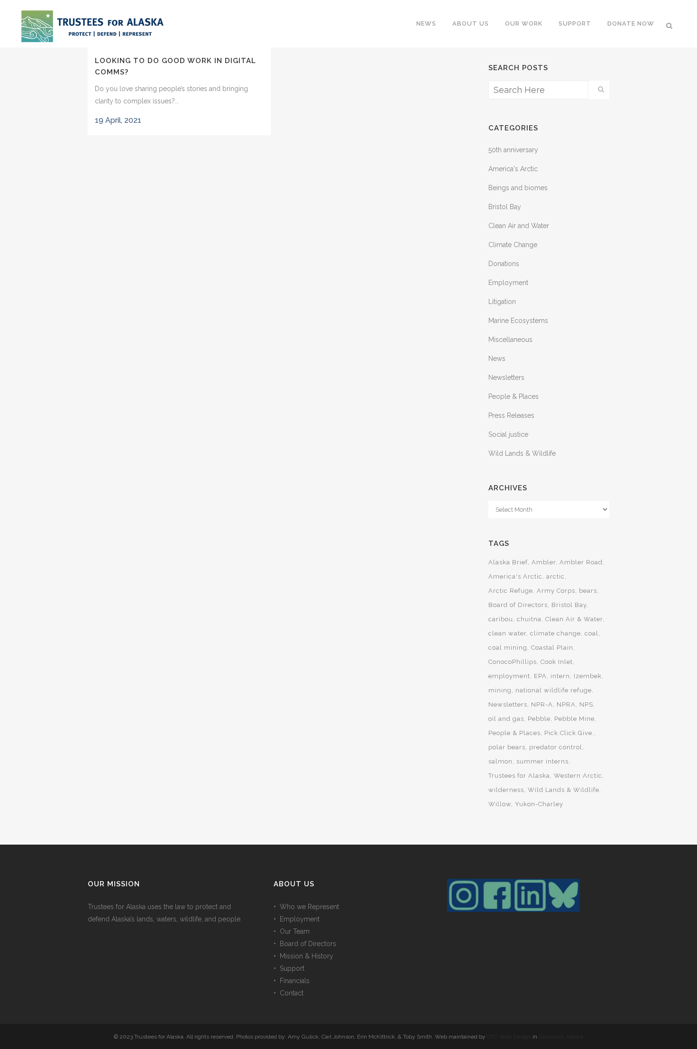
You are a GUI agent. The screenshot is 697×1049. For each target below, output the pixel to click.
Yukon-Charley (539, 804)
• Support (289, 968)
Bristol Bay (504, 207)
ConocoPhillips (512, 661)
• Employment (297, 919)
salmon (500, 761)
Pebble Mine (574, 718)
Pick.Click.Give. (569, 732)
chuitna (529, 619)
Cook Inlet (557, 661)
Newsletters (506, 377)
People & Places (513, 396)
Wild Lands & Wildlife (522, 453)
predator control (555, 747)
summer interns (542, 761)
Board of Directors (518, 604)
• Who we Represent (306, 907)
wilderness (506, 789)
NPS (586, 704)
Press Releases (511, 415)
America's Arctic (513, 169)
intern (560, 676)
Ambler (544, 562)
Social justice (508, 434)
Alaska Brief (508, 562)
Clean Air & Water (574, 619)
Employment (508, 282)
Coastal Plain (552, 647)
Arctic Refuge (510, 590)
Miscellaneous (510, 339)
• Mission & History (303, 956)
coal (591, 633)
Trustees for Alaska (519, 775)
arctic (555, 576)
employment (509, 676)
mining (500, 690)
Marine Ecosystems (518, 320)
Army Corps (556, 590)
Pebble (539, 718)
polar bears (506, 747)
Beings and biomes (518, 188)
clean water (507, 633)
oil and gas (506, 718)
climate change (555, 633)
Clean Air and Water (518, 226)
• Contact (288, 993)
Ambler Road (581, 562)
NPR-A (542, 704)
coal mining (507, 647)
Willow (499, 804)
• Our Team (292, 931)
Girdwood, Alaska (561, 1036)
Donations (503, 263)
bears (588, 590)
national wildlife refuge (553, 690)
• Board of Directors (305, 944)
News (496, 358)
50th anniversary (513, 150)
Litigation (502, 301)
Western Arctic (578, 775)
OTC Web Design (509, 1036)
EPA (540, 676)
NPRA (566, 704)
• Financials (292, 981)
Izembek (588, 676)
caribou (500, 619)
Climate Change (512, 244)
